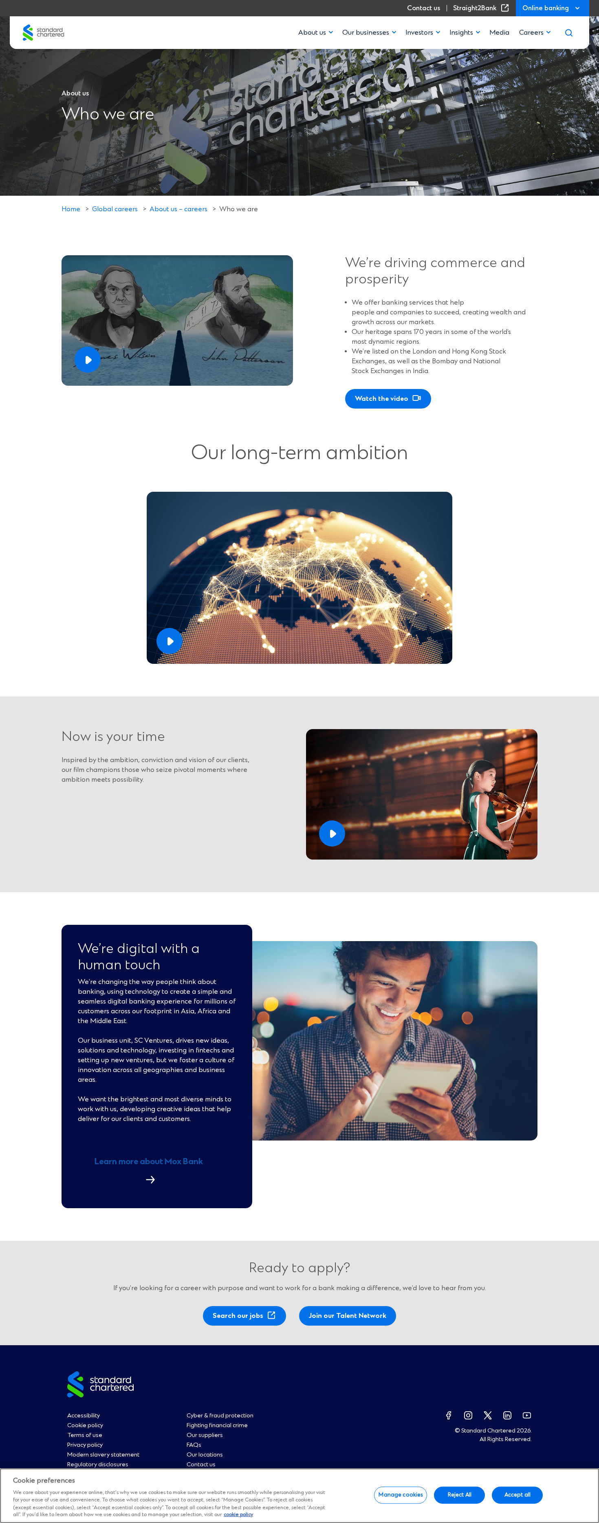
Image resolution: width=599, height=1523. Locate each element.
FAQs (194, 1445)
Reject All (459, 1495)
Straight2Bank (483, 8)
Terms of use (84, 1435)
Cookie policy (85, 1425)
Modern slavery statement (103, 1455)
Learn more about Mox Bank (152, 1174)
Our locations (205, 1455)
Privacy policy (85, 1445)
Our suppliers (205, 1435)
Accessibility (83, 1415)
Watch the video (381, 399)
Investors (419, 33)
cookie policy (238, 1515)
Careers (531, 33)
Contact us (423, 8)
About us (312, 33)
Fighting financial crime (217, 1425)
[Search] (569, 32)
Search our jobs (241, 1318)
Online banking (545, 8)
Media (499, 33)
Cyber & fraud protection (220, 1415)
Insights (461, 33)
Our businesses (365, 33)
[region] (299, 1495)
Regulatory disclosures (97, 1464)
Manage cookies (401, 1495)
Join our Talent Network (347, 1316)
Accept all (517, 1495)
